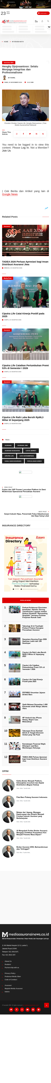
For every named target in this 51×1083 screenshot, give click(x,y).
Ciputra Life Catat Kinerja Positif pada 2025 (32, 680)
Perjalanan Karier (34, 461)
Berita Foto (8, 278)
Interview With (18, 42)
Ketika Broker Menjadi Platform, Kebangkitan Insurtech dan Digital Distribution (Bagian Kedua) (30, 783)
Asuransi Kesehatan (12, 450)
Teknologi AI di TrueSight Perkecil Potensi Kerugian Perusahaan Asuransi (32, 628)
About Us (8, 961)
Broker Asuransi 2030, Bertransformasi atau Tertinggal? (32, 848)
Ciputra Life (9, 456)
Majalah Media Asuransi (13, 988)
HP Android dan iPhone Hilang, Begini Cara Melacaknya (32, 720)
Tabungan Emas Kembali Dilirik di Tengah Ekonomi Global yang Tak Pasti (33, 733)
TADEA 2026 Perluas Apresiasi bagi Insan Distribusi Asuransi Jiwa (25, 263)
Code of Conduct (11, 980)
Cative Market (31, 450)
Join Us (6, 150)
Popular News (25, 600)
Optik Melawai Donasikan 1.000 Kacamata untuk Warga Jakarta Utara (34, 706)
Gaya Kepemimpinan (27, 456)
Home (6, 42)
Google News (10, 194)
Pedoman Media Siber (13, 976)
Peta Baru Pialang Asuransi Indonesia (31, 797)
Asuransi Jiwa (22, 445)
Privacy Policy (10, 973)
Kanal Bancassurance (13, 461)
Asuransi (7, 226)
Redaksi (8, 964)
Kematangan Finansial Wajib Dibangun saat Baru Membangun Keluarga (34, 746)
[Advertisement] (25, 897)
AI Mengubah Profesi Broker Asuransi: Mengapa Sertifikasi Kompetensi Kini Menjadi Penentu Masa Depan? (32, 833)
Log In (25, 147)
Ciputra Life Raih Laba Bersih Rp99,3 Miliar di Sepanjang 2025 (22, 418)
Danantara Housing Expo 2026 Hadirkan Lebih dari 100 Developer (34, 641)
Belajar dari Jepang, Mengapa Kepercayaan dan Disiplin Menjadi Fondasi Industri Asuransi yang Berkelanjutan (30, 815)
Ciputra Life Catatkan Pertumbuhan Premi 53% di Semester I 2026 (25, 367)
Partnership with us (12, 968)
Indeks (7, 992)
